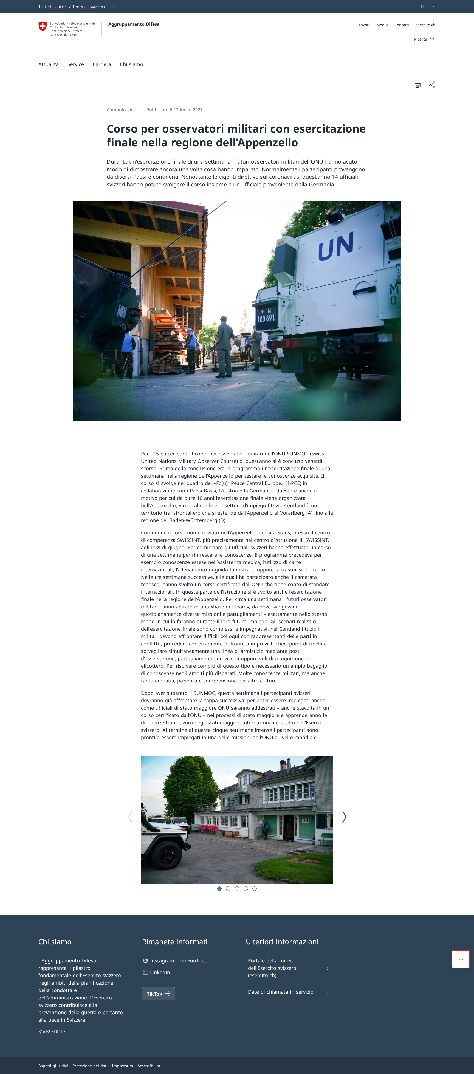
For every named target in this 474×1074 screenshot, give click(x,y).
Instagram (162, 960)
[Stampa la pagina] (417, 84)
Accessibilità (148, 1065)
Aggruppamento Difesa (134, 24)
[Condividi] (432, 84)
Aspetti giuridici (53, 1065)
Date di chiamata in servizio (281, 991)
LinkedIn (160, 972)
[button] (48, 64)
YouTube (197, 960)
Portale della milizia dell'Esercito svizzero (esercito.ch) (272, 968)
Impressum (122, 1065)
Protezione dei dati (90, 1065)
